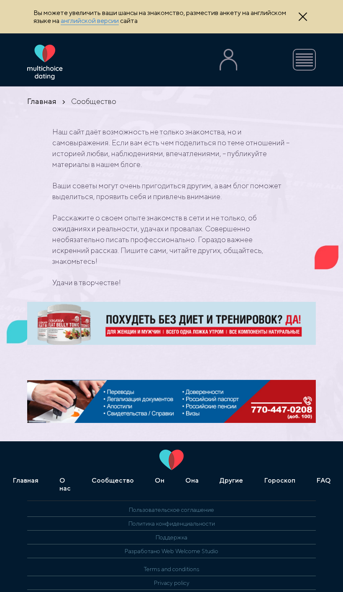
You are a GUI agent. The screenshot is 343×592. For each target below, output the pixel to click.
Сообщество (113, 480)
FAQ (323, 480)
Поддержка (171, 537)
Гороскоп (279, 480)
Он (159, 480)
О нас (65, 484)
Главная (41, 101)
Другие (231, 480)
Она (192, 480)
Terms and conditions (172, 569)
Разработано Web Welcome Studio (171, 551)
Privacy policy (171, 582)
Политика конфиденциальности (171, 523)
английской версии (90, 21)
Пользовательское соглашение (171, 509)
